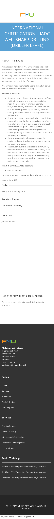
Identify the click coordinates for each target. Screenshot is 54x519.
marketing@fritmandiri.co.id (14, 365)
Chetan (17, 517)
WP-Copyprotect (27, 517)
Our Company (8, 407)
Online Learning (9, 431)
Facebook (23, 6)
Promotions (7, 396)
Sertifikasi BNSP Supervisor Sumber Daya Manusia (24, 467)
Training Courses (9, 426)
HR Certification (8, 448)
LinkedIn (30, 6)
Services (5, 391)
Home (4, 385)
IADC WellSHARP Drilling (12, 205)
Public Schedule (9, 402)
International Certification (13, 437)
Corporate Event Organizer (13, 442)
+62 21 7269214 (8, 362)
